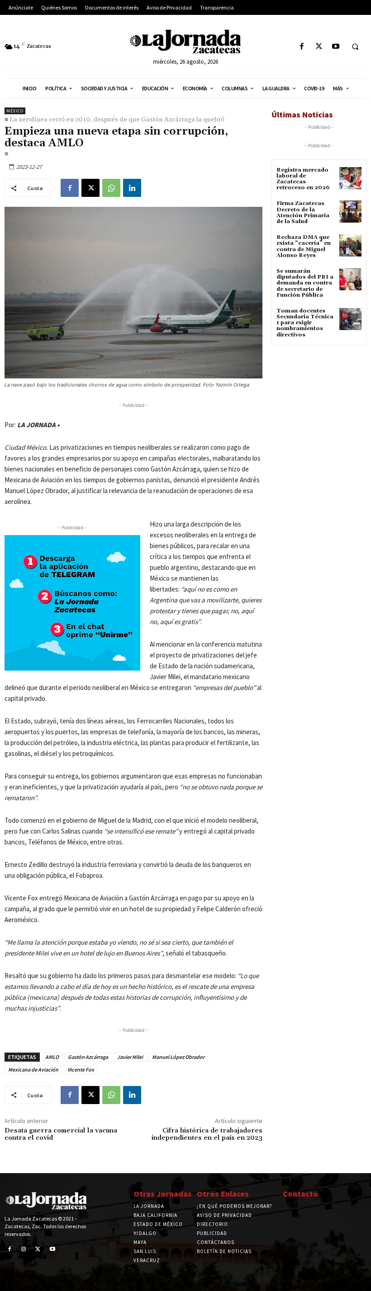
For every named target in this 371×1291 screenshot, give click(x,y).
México (15, 111)
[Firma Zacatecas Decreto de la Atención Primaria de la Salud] (350, 211)
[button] (355, 47)
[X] (319, 47)
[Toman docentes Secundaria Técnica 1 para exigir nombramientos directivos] (350, 319)
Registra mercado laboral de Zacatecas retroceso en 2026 (303, 179)
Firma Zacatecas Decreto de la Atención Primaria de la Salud (302, 212)
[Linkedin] (132, 188)
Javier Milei (130, 1056)
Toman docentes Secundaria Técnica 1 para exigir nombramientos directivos (304, 323)
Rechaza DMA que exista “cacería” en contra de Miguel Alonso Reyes (303, 246)
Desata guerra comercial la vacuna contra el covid (61, 1134)
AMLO (52, 1056)
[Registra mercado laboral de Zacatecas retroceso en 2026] (350, 178)
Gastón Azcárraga (88, 1056)
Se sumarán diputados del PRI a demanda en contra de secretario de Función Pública (304, 283)
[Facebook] (302, 47)
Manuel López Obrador (178, 1056)
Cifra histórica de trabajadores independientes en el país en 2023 (207, 1134)
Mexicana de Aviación (33, 1069)
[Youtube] (335, 47)
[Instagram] (24, 1249)
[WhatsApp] (111, 188)
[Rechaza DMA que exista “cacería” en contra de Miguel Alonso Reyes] (350, 245)
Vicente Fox (80, 1069)
